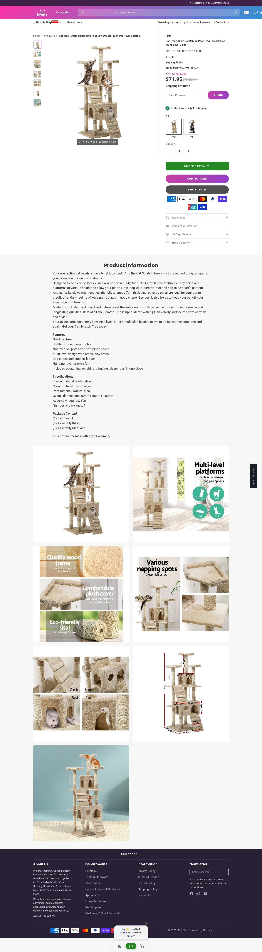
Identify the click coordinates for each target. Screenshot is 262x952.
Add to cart (197, 178)
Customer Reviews (198, 22)
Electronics (92, 883)
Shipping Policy (148, 889)
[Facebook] (191, 894)
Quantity (171, 143)
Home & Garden (95, 901)
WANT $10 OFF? (253, 476)
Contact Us (222, 22)
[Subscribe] (225, 872)
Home (36, 35)
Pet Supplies (93, 907)
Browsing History (168, 22)
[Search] (236, 12)
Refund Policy (146, 883)
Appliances (92, 895)
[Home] (42, 12)
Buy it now (197, 189)
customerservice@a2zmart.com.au (211, 3)
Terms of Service (148, 877)
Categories (63, 12)
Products (49, 35)
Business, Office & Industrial (103, 913)
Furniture (91, 871)
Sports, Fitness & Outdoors (102, 889)
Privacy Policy (146, 871)
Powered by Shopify (200, 930)
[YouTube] (205, 894)
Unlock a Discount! (197, 166)
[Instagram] (198, 894)
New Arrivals (75, 22)
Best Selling (47, 22)
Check (218, 95)
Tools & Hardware (96, 877)
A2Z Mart (183, 930)
